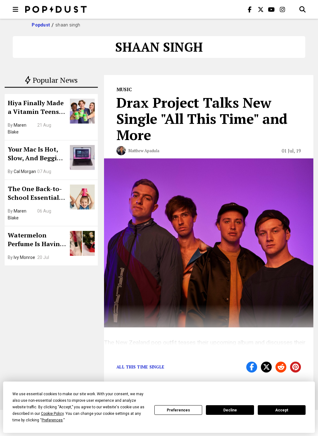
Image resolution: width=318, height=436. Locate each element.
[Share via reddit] (280, 367)
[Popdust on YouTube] (271, 9)
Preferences (178, 410)
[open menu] (15, 9)
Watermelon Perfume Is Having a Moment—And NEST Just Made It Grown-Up (36, 240)
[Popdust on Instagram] (282, 9)
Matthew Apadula (143, 150)
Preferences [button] (52, 420)
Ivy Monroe (24, 257)
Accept (281, 410)
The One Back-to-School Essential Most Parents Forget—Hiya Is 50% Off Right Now (36, 194)
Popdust (41, 24)
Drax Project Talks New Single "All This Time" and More (202, 118)
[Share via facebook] (251, 367)
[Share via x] (266, 367)
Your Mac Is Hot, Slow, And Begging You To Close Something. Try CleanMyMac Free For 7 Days (36, 154)
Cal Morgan (25, 171)
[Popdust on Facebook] (249, 9)
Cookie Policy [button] (52, 413)
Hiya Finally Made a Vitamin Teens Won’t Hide (36, 108)
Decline (230, 410)
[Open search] (302, 9)
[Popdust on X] (260, 9)
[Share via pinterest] (295, 367)
